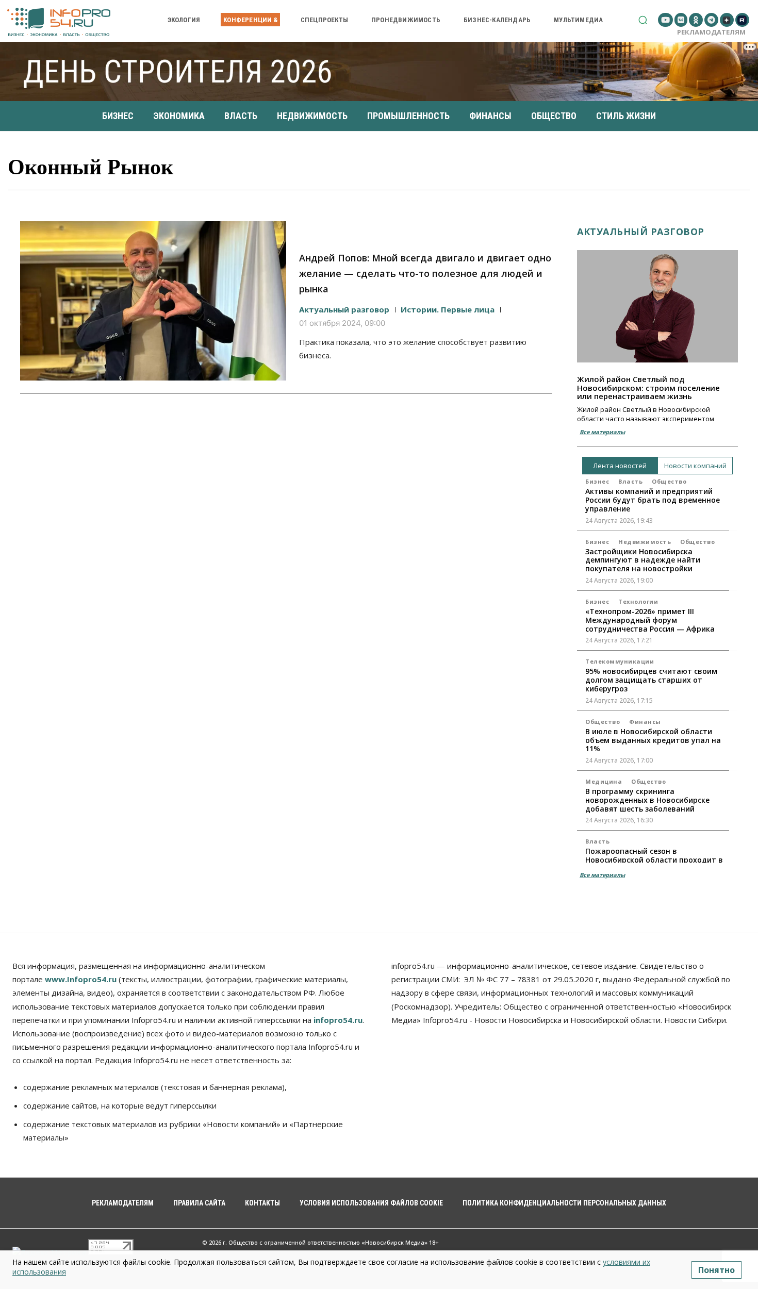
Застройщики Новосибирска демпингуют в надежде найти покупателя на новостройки (642, 560)
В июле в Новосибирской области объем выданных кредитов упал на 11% (653, 740)
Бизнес (597, 481)
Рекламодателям (711, 32)
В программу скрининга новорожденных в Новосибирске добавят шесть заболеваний (647, 800)
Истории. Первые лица (448, 309)
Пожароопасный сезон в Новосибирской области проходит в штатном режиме (654, 859)
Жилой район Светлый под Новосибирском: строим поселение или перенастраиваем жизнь (648, 387)
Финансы (645, 721)
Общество (669, 481)
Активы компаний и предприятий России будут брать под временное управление (652, 500)
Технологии (638, 601)
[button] (643, 20)
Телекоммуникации (619, 661)
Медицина (603, 781)
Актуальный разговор (344, 309)
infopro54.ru (338, 1020)
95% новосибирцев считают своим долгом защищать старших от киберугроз (651, 679)
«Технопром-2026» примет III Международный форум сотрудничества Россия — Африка (650, 620)
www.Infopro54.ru (81, 979)
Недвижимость (644, 541)
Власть (630, 481)
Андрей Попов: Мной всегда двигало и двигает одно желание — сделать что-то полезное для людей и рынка (425, 273)
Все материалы (602, 432)
